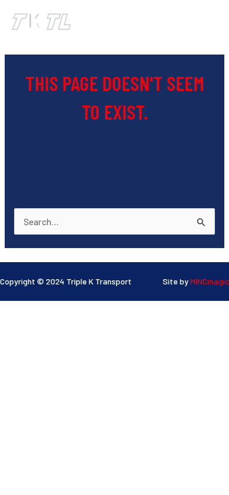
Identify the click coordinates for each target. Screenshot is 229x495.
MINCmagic (209, 281)
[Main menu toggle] (204, 20)
